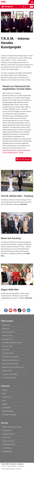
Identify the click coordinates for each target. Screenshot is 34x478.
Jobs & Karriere (7, 397)
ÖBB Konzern (6, 325)
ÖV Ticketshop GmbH (8, 378)
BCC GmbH (5, 349)
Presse (4, 393)
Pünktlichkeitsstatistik (8, 444)
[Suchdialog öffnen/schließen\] (24, 7)
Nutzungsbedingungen (8, 469)
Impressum (21, 466)
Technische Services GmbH (10, 357)
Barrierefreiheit (12, 466)
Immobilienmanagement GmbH (12, 342)
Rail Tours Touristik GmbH (10, 364)
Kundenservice (6, 430)
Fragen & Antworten (8, 441)
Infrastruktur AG (7, 335)
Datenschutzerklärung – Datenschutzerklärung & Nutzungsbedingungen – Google (16, 151)
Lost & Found (6, 437)
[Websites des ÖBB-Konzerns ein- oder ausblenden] (32, 2)
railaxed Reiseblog (7, 411)
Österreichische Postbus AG (10, 360)
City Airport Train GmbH (9, 374)
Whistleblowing (7, 451)
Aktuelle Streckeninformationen (12, 427)
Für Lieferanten (7, 448)
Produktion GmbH (7, 353)
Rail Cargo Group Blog (9, 414)
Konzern (4, 390)
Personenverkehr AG (8, 332)
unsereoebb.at (6, 407)
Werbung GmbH (7, 346)
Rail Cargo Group (7, 339)
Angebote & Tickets (8, 434)
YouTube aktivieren (24, 159)
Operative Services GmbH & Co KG (13, 367)
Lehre (4, 400)
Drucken (4, 466)
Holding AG (5, 328)
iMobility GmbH (7, 371)
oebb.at (4, 404)
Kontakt (18, 469)
